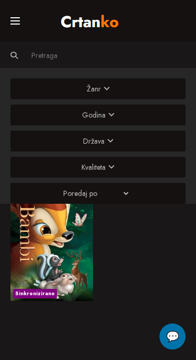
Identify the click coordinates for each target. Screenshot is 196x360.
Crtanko (95, 19)
